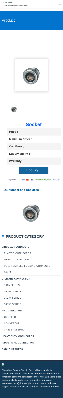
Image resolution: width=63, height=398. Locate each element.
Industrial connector (18, 342)
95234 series (12, 297)
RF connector (12, 310)
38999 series (12, 304)
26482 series (12, 291)
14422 (7, 272)
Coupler (10, 317)
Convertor (12, 323)
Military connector (16, 278)
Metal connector (16, 259)
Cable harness (12, 349)
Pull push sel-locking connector (28, 266)
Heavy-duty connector (18, 336)
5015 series (12, 285)
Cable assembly (15, 329)
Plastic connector (17, 253)
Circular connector (17, 247)
